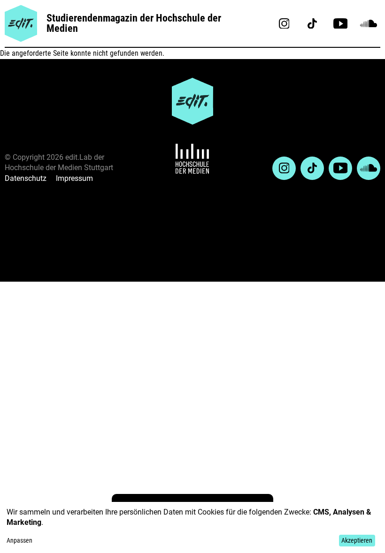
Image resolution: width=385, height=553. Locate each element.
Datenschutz (25, 178)
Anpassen (19, 540)
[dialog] (192, 527)
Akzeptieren (356, 540)
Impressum (74, 178)
